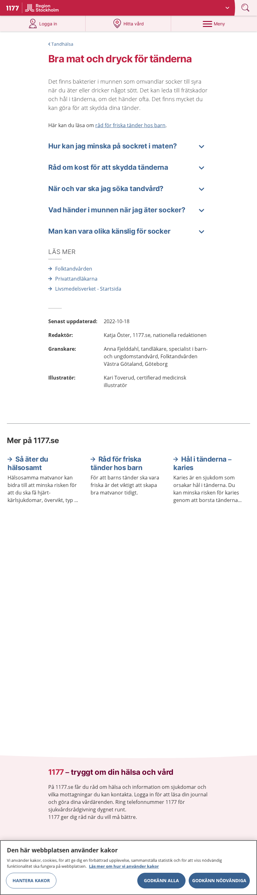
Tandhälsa (62, 44)
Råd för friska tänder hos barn (117, 463)
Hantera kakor (31, 880)
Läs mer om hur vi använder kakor (124, 866)
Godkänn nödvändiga (219, 880)
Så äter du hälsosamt (28, 463)
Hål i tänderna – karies (202, 463)
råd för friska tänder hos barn (130, 125)
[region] (128, 867)
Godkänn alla (161, 880)
